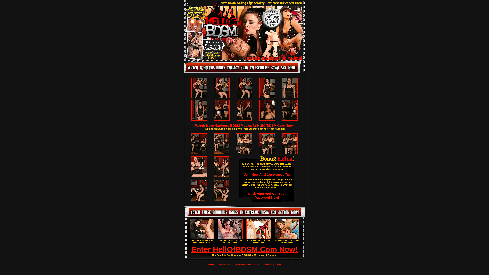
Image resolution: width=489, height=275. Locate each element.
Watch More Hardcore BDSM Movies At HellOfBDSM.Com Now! (244, 125)
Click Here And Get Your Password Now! (267, 196)
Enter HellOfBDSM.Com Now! (244, 249)
